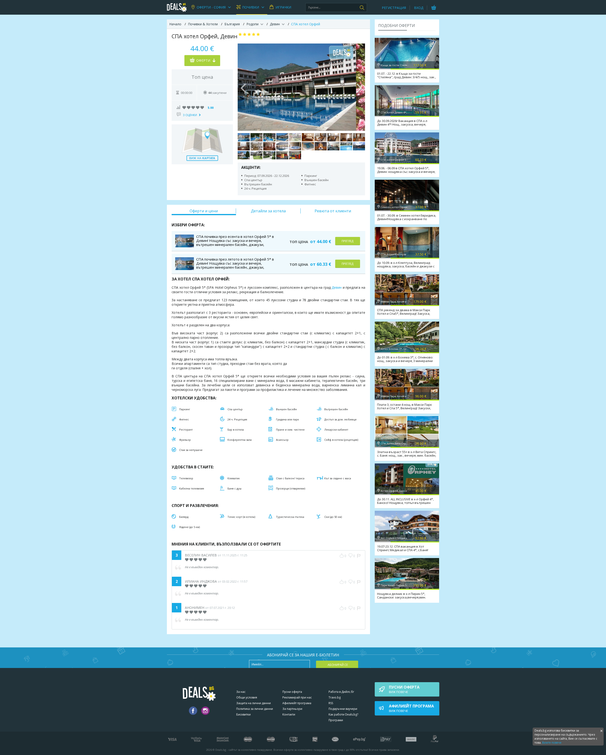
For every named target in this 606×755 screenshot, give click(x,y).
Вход (418, 7)
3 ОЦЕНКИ (190, 115)
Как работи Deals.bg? (343, 714)
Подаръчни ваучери (343, 709)
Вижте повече (551, 743)
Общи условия (246, 697)
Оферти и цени (204, 211)
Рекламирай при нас (297, 697)
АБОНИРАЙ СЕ (338, 665)
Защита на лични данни (253, 703)
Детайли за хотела (268, 211)
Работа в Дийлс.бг (341, 692)
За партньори (292, 709)
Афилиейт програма (296, 703)
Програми (336, 720)
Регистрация (394, 7)
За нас (240, 692)
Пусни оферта (292, 692)
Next (359, 87)
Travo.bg (335, 697)
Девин (337, 287)
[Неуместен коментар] (358, 556)
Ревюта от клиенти (333, 211)
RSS (331, 703)
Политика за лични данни (254, 709)
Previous (243, 87)
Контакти (288, 714)
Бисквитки (243, 714)
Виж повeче (404, 689)
